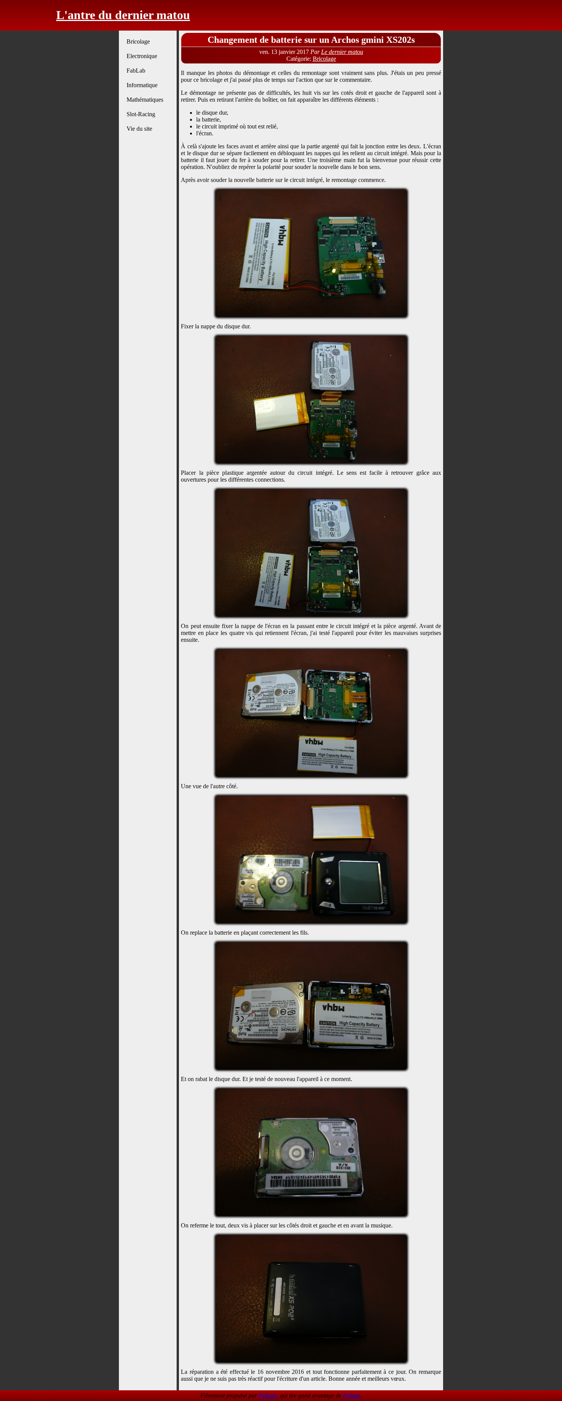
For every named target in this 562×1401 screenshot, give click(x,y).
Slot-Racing (141, 114)
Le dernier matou (342, 52)
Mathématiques (145, 99)
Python (351, 1395)
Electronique (142, 56)
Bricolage (138, 41)
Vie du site (139, 128)
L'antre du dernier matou (123, 15)
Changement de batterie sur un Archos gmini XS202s (311, 40)
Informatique (142, 85)
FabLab (136, 70)
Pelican (267, 1395)
